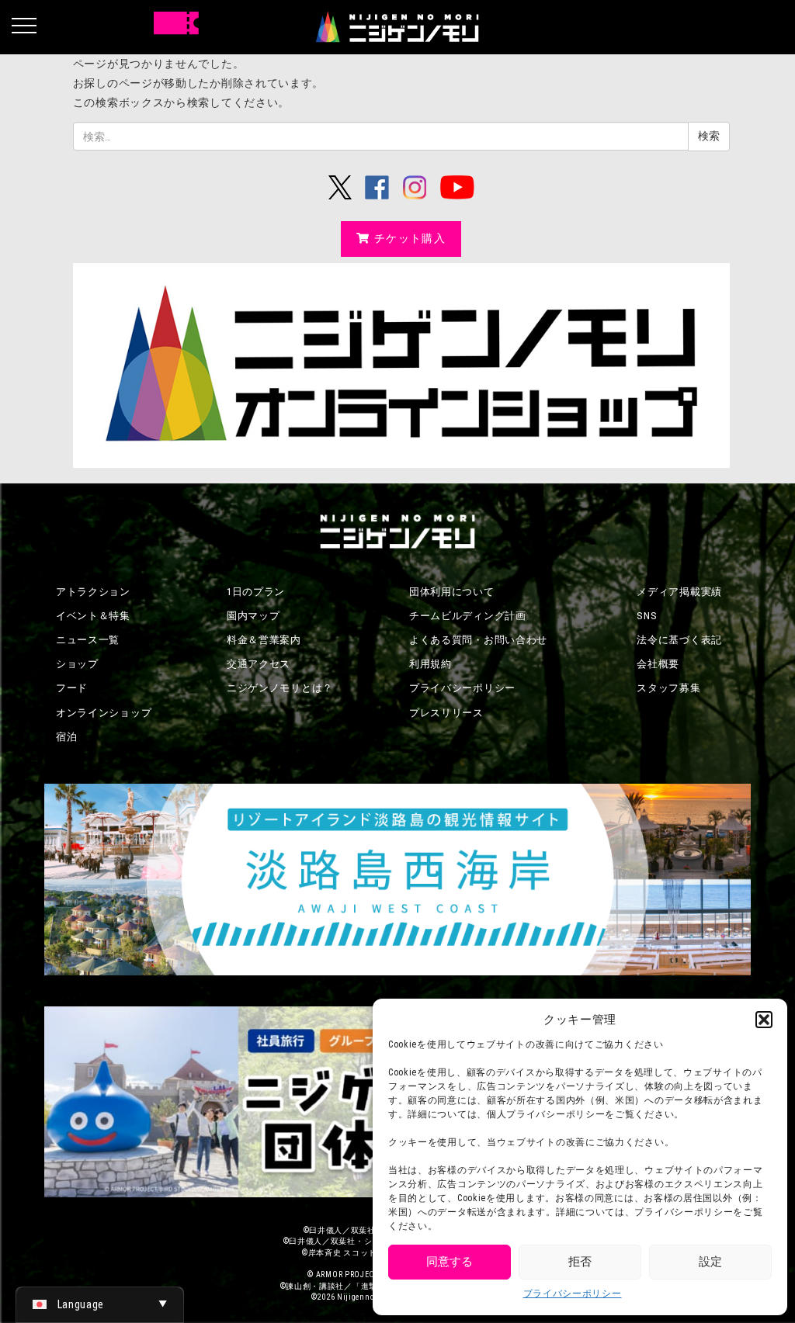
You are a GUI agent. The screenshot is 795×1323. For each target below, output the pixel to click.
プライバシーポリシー (572, 1293)
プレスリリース (446, 713)
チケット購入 (410, 238)
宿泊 (66, 737)
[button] (764, 1019)
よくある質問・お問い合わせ (478, 640)
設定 (710, 1262)
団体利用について (452, 591)
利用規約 (430, 664)
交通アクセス (258, 664)
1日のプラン (256, 591)
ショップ (77, 664)
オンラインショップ (103, 713)
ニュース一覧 (88, 640)
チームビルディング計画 (467, 616)
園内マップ (253, 616)
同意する (449, 1262)
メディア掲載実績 (679, 591)
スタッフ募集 (668, 688)
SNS (647, 616)
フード (72, 688)
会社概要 (658, 664)
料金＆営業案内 (264, 640)
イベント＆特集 (93, 616)
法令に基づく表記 (679, 640)
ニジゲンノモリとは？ (280, 688)
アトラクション (93, 591)
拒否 (580, 1262)
